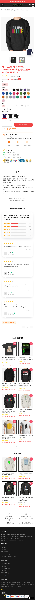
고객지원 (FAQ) (5, 572)
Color (3, 87)
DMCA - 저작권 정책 (6, 554)
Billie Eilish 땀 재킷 (22, 10)
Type (3, 82)
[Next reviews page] (31, 327)
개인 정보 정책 (4, 551)
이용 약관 (3, 549)
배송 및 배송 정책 (5, 563)
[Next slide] (32, 34)
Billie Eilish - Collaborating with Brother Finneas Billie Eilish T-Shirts (8, 359)
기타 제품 (3, 570)
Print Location (5, 111)
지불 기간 (3, 566)
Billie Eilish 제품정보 (10, 10)
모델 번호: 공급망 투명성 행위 (8, 556)
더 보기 (17, 447)
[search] (30, 5)
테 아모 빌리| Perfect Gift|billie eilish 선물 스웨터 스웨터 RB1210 (8, 411)
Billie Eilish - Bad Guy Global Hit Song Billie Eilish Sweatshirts (9, 499)
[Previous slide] (3, 34)
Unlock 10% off (3, 593)
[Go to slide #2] (22, 60)
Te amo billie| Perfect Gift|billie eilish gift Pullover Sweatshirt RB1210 (25, 385)
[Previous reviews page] (23, 327)
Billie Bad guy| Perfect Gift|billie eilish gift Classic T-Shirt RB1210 (9, 437)
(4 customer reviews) (14, 76)
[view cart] (33, 5)
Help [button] (32, 598)
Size (3, 103)
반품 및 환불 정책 (5, 568)
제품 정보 (3, 547)
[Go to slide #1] (13, 60)
